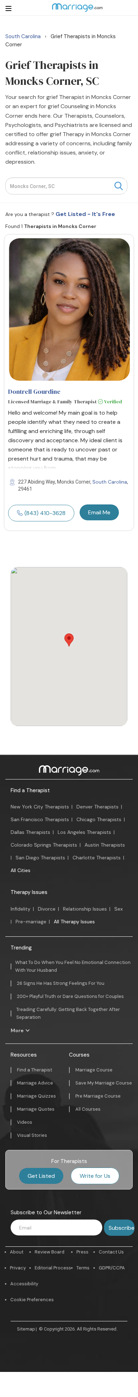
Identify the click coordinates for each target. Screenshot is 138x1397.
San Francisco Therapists (40, 819)
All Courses (87, 1109)
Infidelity (20, 909)
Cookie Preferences (32, 1300)
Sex (118, 909)
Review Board (49, 1252)
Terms (83, 1268)
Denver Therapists (97, 806)
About (16, 1252)
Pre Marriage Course (98, 1096)
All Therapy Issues (74, 921)
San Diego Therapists (40, 857)
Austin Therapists (105, 845)
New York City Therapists (40, 806)
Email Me (99, 512)
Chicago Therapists (98, 819)
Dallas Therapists (30, 832)
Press (82, 1252)
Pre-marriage (31, 921)
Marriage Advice (35, 1083)
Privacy (18, 1268)
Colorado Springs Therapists (44, 845)
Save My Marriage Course (103, 1083)
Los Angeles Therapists (84, 832)
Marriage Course (94, 1070)
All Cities (20, 870)
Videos (24, 1122)
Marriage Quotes (35, 1109)
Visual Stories (32, 1135)
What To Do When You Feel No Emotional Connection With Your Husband (73, 966)
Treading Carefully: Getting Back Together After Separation (68, 1013)
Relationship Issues (85, 909)
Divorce (47, 909)
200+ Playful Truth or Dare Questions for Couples (70, 996)
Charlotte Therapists (97, 857)
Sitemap (26, 1329)
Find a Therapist (30, 790)
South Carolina (109, 482)
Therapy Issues (29, 892)
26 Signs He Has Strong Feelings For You (60, 983)
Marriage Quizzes (36, 1096)
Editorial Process (53, 1268)
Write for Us (95, 1176)
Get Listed (41, 1176)
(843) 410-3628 (44, 513)
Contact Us (111, 1252)
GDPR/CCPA (112, 1268)
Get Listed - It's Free (85, 214)
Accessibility (24, 1284)
